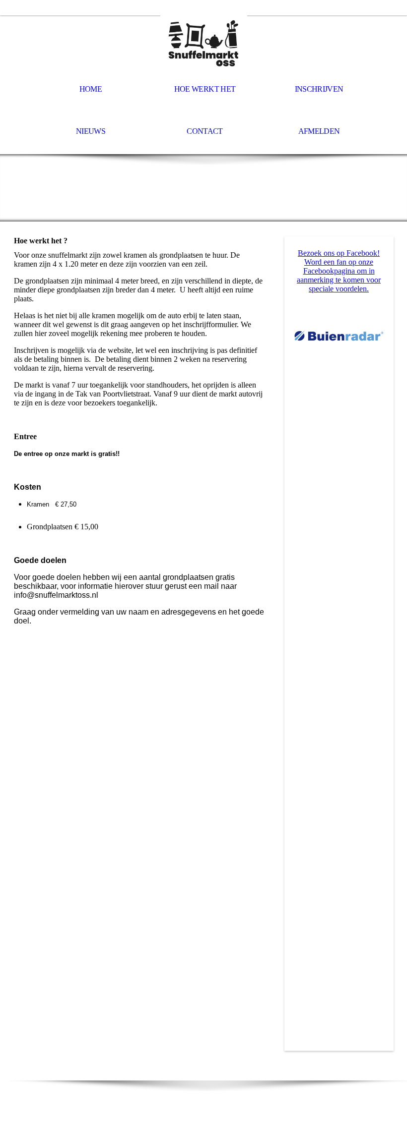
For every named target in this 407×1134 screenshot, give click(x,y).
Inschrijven (319, 89)
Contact (205, 131)
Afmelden (319, 131)
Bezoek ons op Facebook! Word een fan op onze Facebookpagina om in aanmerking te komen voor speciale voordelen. (339, 271)
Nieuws (90, 131)
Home (90, 89)
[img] (203, 42)
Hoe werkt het (205, 89)
